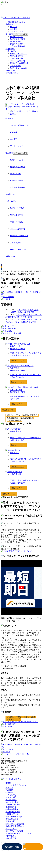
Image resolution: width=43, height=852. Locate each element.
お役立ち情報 (11, 51)
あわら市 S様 (15, 431)
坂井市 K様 (14, 453)
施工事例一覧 (11, 800)
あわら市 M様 (15, 474)
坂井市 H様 (14, 368)
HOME (8, 783)
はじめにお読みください (16, 22)
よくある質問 (15, 66)
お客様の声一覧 (12, 814)
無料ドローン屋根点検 (15, 824)
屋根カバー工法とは (18, 54)
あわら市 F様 (16, 390)
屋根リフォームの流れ (19, 68)
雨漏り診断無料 (16, 58)
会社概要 (13, 29)
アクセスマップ (16, 32)
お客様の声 (10, 49)
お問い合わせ (11, 70)
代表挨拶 (13, 27)
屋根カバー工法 (16, 37)
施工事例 (9, 34)
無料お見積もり (12, 73)
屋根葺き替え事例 (17, 39)
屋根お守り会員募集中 (19, 63)
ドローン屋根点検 (17, 61)
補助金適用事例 (16, 44)
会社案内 (9, 24)
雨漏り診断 (10, 821)
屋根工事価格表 (16, 56)
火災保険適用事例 (17, 46)
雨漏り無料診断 (16, 222)
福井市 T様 (15, 346)
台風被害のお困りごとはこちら (18, 833)
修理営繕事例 (15, 42)
